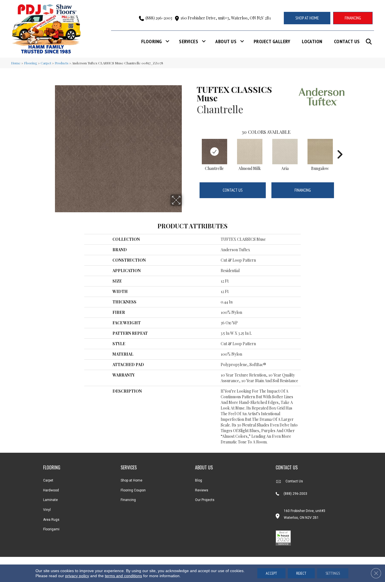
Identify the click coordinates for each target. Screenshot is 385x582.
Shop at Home (131, 480)
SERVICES (129, 467)
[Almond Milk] (250, 151)
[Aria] (285, 151)
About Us (225, 41)
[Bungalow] (320, 151)
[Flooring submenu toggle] (167, 41)
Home (16, 63)
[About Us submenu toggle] (242, 41)
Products (61, 63)
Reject (301, 573)
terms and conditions (123, 576)
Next (339, 146)
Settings (333, 573)
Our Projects (204, 500)
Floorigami (51, 529)
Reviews (201, 490)
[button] (370, 42)
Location (312, 41)
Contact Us (347, 41)
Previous (194, 146)
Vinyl (47, 510)
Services (188, 41)
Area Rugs (51, 520)
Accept (271, 573)
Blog (198, 480)
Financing (303, 190)
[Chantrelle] (214, 151)
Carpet (46, 63)
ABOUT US (204, 467)
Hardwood (51, 490)
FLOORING (51, 467)
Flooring (151, 41)
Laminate (50, 500)
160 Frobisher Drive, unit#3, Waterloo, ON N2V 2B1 (225, 18)
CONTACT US (287, 467)
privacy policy (77, 576)
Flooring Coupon (133, 490)
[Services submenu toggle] (203, 41)
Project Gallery (272, 41)
